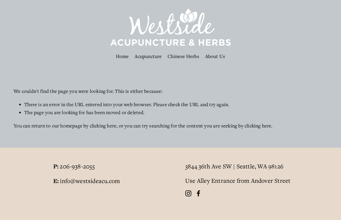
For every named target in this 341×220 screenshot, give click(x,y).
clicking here (103, 125)
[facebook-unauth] (198, 193)
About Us (215, 56)
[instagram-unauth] (188, 193)
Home (122, 56)
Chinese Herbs (183, 56)
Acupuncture (148, 56)
